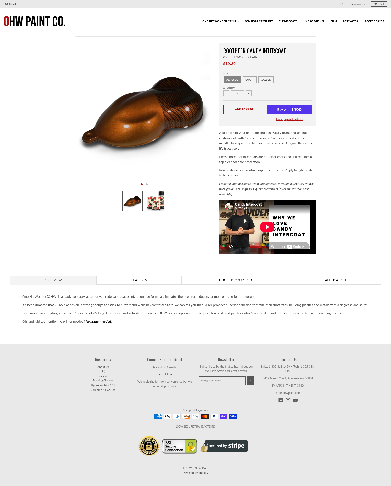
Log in (342, 4)
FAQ (103, 371)
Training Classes (103, 380)
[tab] (53, 280)
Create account (359, 4)
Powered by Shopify (195, 472)
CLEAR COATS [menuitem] (288, 21)
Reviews (103, 376)
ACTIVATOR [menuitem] (350, 21)
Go (250, 380)
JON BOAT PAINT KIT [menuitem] (259, 21)
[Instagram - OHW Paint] (288, 400)
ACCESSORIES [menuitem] (374, 21)
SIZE (225, 73)
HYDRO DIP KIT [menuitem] (313, 21)
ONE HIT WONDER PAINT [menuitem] (219, 21)
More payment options (289, 119)
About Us (103, 367)
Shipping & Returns (103, 390)
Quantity (229, 88)
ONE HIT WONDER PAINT (241, 57)
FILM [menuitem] (333, 21)
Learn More (165, 374)
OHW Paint (201, 468)
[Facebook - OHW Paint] (280, 400)
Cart (381, 4)
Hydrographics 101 (103, 385)
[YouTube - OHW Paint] (295, 400)
